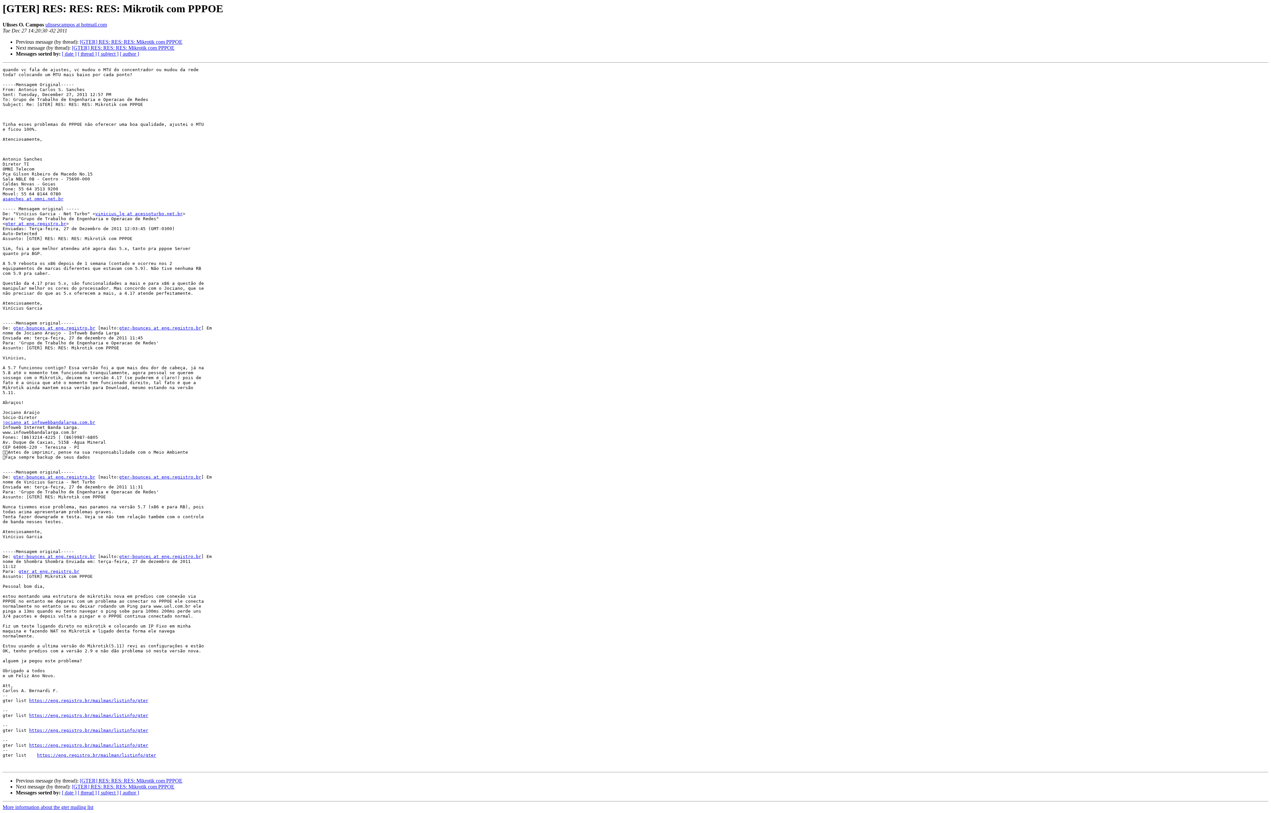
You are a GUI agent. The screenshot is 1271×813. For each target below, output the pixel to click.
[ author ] (129, 54)
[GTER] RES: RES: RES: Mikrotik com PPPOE (131, 42)
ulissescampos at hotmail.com (76, 24)
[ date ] (69, 54)
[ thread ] (87, 54)
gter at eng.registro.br (35, 223)
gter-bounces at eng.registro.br (54, 328)
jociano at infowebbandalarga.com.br (49, 422)
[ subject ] (108, 54)
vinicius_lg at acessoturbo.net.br (139, 213)
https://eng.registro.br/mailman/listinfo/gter (88, 700)
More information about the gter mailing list (48, 807)
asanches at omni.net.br (33, 198)
